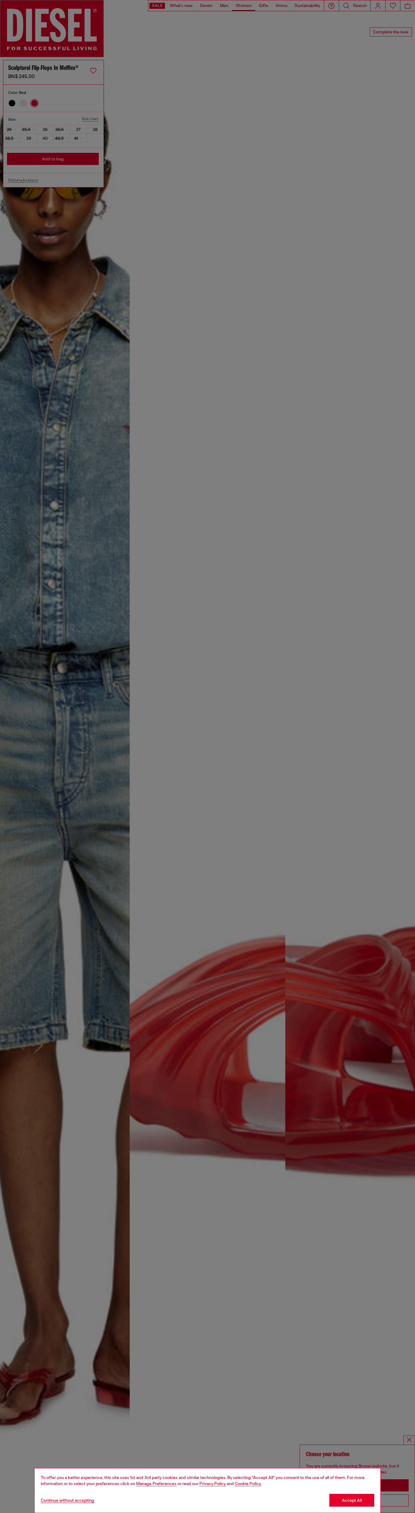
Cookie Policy (248, 1483)
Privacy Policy (212, 1483)
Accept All (352, 1500)
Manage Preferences (156, 1483)
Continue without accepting (67, 1500)
